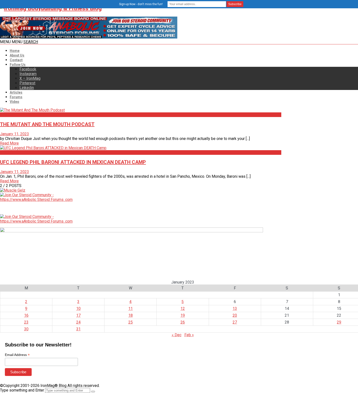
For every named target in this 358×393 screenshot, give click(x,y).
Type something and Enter (22, 390)
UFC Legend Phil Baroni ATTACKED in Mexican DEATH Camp (73, 162)
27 (235, 322)
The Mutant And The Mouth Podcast (47, 124)
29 (339, 322)
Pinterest (27, 83)
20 (235, 315)
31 (78, 329)
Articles (16, 92)
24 (78, 322)
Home (14, 51)
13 (235, 308)
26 (182, 322)
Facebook (27, 69)
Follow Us (18, 65)
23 (26, 322)
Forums (16, 97)
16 (26, 315)
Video (14, 102)
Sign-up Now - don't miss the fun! (141, 4)
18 (130, 315)
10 (78, 308)
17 (78, 315)
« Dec (176, 335)
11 (130, 308)
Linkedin (26, 87)
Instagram (28, 73)
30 (26, 329)
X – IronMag (29, 78)
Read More (9, 143)
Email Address (17, 355)
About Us (17, 55)
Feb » (189, 335)
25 (130, 322)
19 (182, 315)
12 (182, 308)
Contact (16, 60)
